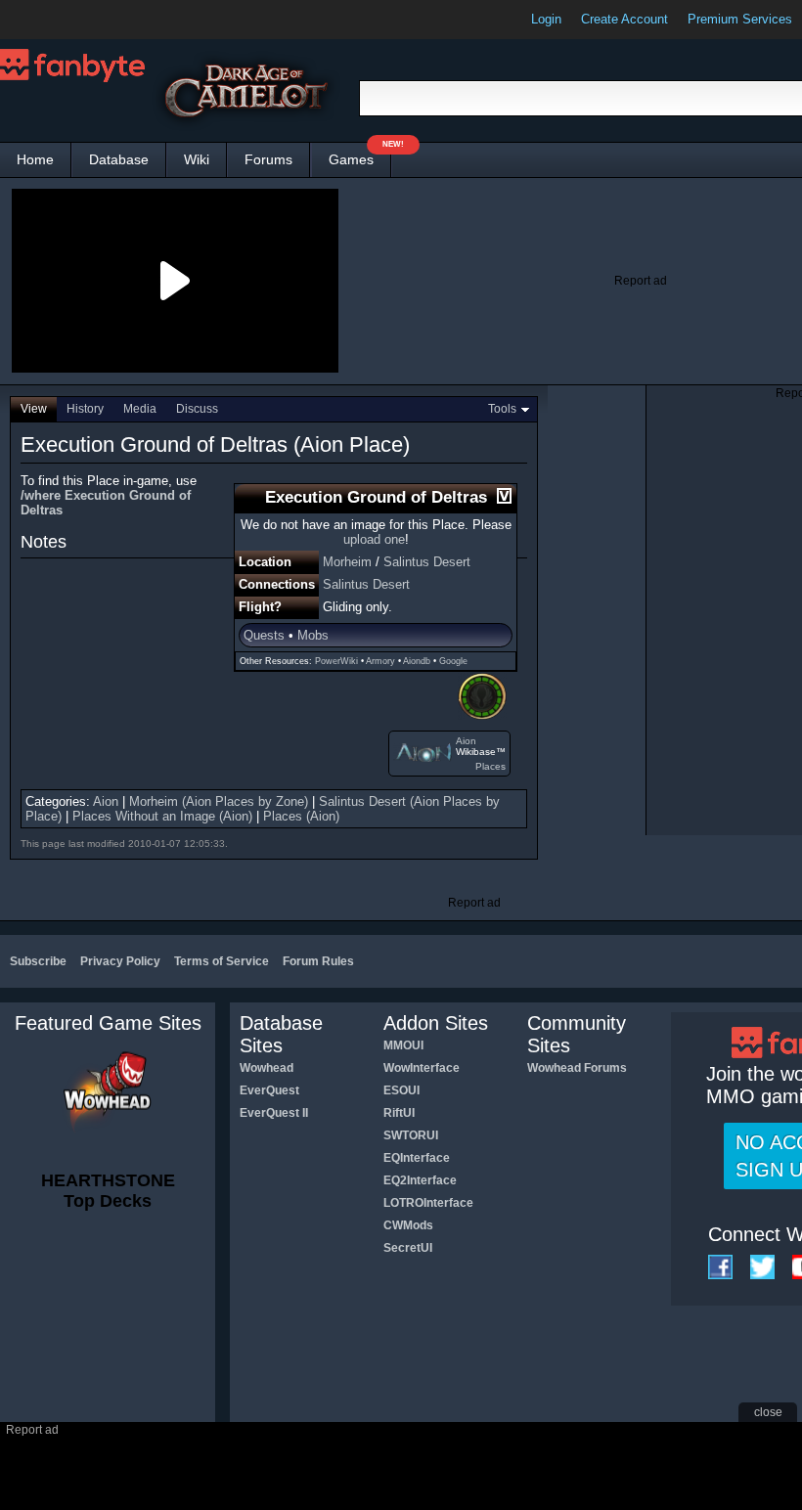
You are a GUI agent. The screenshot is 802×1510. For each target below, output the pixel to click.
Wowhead (266, 1068)
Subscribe (38, 961)
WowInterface (421, 1068)
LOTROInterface (428, 1203)
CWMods (408, 1225)
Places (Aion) (301, 816)
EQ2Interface (420, 1180)
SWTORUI (410, 1135)
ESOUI (401, 1090)
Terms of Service (221, 961)
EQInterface (416, 1158)
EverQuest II (274, 1113)
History (85, 409)
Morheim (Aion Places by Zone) (218, 801)
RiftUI (399, 1113)
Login (546, 19)
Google (453, 661)
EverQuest (269, 1090)
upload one (374, 539)
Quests (264, 635)
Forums (268, 159)
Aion (466, 740)
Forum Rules (318, 961)
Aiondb (416, 661)
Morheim (347, 562)
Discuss (197, 409)
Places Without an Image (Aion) (162, 816)
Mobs (313, 635)
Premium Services (740, 19)
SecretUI (407, 1248)
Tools (502, 409)
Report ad (640, 281)
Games (360, 155)
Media (139, 409)
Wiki (196, 159)
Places (490, 766)
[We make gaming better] (63, 19)
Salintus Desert (426, 562)
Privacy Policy (120, 961)
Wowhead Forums (577, 1068)
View (34, 409)
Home (35, 159)
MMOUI (403, 1045)
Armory (380, 661)
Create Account (624, 19)
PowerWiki (336, 661)
